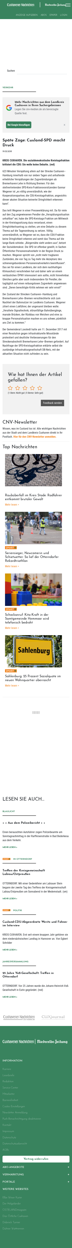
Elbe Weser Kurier (12, 1197)
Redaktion (8, 1081)
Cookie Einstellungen (14, 1106)
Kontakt (7, 1125)
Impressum (8, 1131)
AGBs (6, 1150)
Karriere (7, 1069)
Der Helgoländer (12, 1203)
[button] (36, 1167)
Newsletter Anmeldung (15, 1112)
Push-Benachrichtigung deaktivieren (22, 1119)
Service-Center (10, 1087)
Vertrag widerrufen (36, 1159)
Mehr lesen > (10, 847)
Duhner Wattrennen (13, 1228)
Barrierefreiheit (10, 1100)
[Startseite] (18, 1041)
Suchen (11, 70)
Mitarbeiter (9, 1094)
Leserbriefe (8, 1075)
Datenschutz (9, 1137)
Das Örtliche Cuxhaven (15, 1216)
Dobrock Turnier (11, 1222)
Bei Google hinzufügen (19, 124)
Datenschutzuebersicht (15, 1143)
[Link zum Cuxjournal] (38, 1017)
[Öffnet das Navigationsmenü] (66, 5)
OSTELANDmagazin (14, 1210)
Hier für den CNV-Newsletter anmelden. (34, 436)
